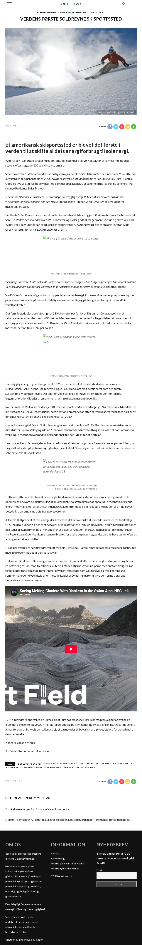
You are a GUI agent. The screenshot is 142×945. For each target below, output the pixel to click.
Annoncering (58, 858)
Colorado (49, 764)
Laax (82, 764)
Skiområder (109, 764)
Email (99, 870)
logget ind (28, 809)
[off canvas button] (9, 4)
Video (102, 12)
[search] (123, 4)
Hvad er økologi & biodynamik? (68, 863)
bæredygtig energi (29, 764)
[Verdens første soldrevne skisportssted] (71, 71)
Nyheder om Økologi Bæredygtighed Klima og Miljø (67, 12)
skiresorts (125, 764)
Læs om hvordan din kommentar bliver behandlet (99, 819)
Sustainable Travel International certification (49, 767)
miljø (90, 764)
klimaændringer (67, 764)
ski (97, 764)
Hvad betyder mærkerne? (65, 868)
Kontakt (55, 853)
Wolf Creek (88, 767)
